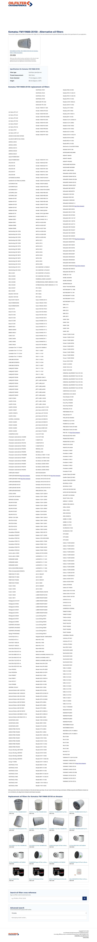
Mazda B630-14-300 (41, 764)
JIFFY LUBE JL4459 (40, 389)
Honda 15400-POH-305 (42, 186)
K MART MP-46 (40, 446)
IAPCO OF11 (39, 240)
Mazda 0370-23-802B (41, 699)
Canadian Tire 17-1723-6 (15, 353)
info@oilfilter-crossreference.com (82, 935)
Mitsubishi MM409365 (69, 265)
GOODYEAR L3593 (13, 720)
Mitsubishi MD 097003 (69, 215)
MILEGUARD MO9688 (69, 167)
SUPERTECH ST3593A (68, 608)
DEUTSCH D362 (13, 523)
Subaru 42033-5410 (68, 578)
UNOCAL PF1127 (67, 641)
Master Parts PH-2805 (42, 669)
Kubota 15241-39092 (41, 508)
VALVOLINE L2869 (68, 650)
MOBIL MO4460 (67, 280)
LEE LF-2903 (39, 589)
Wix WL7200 (66, 754)
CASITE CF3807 (13, 410)
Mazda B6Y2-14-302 (41, 779)
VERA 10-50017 (67, 698)
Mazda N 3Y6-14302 (68, 128)
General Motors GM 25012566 (17, 696)
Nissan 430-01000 (68, 361)
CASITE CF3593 (13, 407)
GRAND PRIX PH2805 (14, 732)
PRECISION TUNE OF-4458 (70, 426)
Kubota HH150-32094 (41, 553)
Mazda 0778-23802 (41, 708)
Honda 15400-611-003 (42, 108)
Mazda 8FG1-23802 (41, 732)
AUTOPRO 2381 (13, 195)
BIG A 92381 (12, 291)
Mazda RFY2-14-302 (68, 143)
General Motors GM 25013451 (17, 699)
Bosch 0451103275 (14, 300)
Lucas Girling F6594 (41, 621)
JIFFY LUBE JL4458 (40, 386)
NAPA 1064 (66, 319)
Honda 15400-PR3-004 (42, 195)
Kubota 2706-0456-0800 (42, 538)
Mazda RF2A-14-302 (68, 140)
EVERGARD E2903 (13, 565)
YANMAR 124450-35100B (70, 772)
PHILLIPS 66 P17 (67, 414)
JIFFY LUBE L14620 (41, 404)
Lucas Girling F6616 (41, 633)
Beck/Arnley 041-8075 (15, 258)
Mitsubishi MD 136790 (69, 221)
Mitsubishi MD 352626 (69, 227)
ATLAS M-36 (12, 165)
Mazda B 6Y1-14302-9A (42, 759)
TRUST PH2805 (67, 626)
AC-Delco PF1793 (13, 121)
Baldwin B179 (12, 213)
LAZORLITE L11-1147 (41, 556)
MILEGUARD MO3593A (69, 164)
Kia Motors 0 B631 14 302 (43, 455)
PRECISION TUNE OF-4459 (70, 429)
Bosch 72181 (12, 323)
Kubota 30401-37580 (41, 541)
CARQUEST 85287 (13, 371)
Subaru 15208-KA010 (68, 575)
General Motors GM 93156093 (17, 702)
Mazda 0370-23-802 (41, 690)
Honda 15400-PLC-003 (42, 171)
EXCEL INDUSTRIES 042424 (16, 568)
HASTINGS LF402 (13, 779)
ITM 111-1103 (39, 368)
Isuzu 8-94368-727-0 (41, 320)
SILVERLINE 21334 (68, 528)
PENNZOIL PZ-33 (67, 408)
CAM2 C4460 (12, 341)
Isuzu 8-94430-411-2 (41, 329)
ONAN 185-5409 (67, 370)
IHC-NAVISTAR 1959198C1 (43, 276)
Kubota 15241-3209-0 (41, 493)
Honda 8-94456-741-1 (42, 216)
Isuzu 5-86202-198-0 (41, 303)
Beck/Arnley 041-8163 (15, 270)
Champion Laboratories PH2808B (18, 455)
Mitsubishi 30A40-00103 (69, 182)
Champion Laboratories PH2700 (17, 443)
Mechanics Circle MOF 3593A (71, 146)
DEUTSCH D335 (13, 520)
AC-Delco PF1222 (13, 115)
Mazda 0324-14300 (41, 687)
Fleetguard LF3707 (14, 618)
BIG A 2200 (12, 273)
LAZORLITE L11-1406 (41, 568)
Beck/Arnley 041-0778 (15, 246)
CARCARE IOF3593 (14, 359)
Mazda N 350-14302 (68, 125)
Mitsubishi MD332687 (69, 254)
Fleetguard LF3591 (14, 612)
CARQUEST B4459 (13, 395)
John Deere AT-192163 (42, 413)
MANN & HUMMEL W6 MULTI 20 (44, 654)
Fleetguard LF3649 (14, 615)
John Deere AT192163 (41, 416)
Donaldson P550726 (14, 544)
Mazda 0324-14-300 (41, 684)
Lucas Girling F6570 (41, 615)
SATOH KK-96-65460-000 (69, 492)
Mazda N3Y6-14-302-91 (69, 134)
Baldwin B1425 (13, 204)
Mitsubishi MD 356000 (69, 233)
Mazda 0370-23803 (41, 705)
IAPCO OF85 (39, 264)
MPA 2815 (65, 316)
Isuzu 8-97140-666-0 (41, 344)
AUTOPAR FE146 (13, 183)
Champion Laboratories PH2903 (17, 469)
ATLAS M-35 (12, 162)
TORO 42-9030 (67, 617)
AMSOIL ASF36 (13, 145)
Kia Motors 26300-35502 (42, 466)
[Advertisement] (48, 18)
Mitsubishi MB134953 (69, 209)
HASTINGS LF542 (40, 96)
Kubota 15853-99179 (41, 532)
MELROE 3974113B (68, 149)
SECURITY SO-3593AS (68, 495)
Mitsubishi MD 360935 (69, 236)
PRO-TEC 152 (66, 432)
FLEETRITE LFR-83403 (14, 627)
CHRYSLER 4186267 (14, 472)
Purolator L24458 (67, 468)
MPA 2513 (65, 313)
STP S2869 (66, 537)
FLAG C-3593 (12, 589)
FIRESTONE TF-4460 (14, 577)
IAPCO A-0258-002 (41, 237)
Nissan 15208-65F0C (68, 349)
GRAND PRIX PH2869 (14, 744)
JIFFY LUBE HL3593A (41, 380)
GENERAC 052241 (13, 687)
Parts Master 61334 (68, 397)
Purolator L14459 (67, 450)
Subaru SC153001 (68, 587)
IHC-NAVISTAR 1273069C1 (43, 267)
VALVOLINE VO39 (67, 653)
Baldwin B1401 (13, 198)
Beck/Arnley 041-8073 (15, 252)
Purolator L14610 (67, 456)
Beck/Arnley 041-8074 (15, 255)
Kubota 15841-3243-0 (41, 517)
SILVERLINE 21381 (68, 531)
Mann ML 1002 (40, 639)
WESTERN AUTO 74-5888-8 (70, 730)
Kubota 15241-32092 (41, 499)
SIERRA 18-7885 (67, 519)
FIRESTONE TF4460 (14, 583)
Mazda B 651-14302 (41, 747)
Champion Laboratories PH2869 (17, 463)
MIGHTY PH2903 (67, 161)
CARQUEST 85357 (13, 386)
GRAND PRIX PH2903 (14, 747)
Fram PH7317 (12, 681)
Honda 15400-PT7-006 (42, 207)
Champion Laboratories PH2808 (17, 452)
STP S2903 (66, 540)
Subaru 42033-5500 (68, 581)
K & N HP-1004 (40, 434)
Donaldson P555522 (14, 550)
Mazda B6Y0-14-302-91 (42, 773)
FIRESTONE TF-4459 (14, 574)
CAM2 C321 (12, 335)
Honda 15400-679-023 (42, 110)
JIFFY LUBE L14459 (41, 398)
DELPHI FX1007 (13, 511)
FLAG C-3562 (12, 586)
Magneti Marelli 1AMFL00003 (44, 636)
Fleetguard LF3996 (14, 621)
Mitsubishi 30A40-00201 (69, 185)
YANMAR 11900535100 (69, 760)
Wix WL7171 (66, 751)
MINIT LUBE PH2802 (68, 170)
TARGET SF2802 (67, 611)
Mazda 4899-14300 (41, 723)
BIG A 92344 (12, 285)
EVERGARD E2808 (13, 559)
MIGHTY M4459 (67, 158)
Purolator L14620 (67, 462)
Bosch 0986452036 (14, 303)
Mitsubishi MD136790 (69, 248)
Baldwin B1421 (13, 201)
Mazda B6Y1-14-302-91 (42, 776)
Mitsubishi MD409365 (69, 259)
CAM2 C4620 (12, 344)
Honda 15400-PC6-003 (42, 119)
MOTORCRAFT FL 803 (68, 295)
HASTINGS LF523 (40, 93)
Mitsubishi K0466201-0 (69, 203)
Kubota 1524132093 (41, 514)
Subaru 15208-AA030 (68, 558)
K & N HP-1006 (40, 437)
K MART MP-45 (40, 443)
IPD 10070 (38, 291)
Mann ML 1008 (40, 642)
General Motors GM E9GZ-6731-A (18, 717)
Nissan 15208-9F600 (68, 358)
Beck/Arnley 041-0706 (15, 231)
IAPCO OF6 (39, 258)
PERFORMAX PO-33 (68, 411)
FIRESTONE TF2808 (14, 580)
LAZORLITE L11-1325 (41, 559)
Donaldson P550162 (14, 538)
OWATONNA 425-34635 (69, 394)
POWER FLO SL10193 (68, 420)
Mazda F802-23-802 (68, 90)
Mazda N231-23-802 (68, 131)
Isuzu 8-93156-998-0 (41, 311)
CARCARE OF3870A (14, 365)
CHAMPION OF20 (13, 434)
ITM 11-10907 (39, 350)
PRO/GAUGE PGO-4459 (69, 435)
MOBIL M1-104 (67, 274)
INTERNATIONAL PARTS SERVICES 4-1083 (47, 282)
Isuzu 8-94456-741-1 (41, 332)
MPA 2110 (65, 304)
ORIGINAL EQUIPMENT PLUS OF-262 (73, 376)
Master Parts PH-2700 (42, 663)
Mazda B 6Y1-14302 (41, 755)
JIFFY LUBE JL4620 (40, 395)
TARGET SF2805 (67, 614)
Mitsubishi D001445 (68, 197)
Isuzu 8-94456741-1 (41, 338)
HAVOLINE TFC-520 (41, 102)
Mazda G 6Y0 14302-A (69, 102)
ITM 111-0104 (39, 362)
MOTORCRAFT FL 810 (68, 298)
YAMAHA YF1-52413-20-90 (70, 757)
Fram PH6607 (12, 675)
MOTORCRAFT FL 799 (68, 292)
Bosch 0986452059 (14, 305)
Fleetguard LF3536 (14, 606)
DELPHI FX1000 (13, 502)
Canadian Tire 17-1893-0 (15, 356)
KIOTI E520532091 (41, 472)
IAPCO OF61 (39, 261)
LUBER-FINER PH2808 (41, 601)
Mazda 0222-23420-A (41, 678)
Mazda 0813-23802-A (41, 711)
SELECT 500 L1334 (68, 498)
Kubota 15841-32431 (41, 523)
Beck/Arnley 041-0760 (15, 240)
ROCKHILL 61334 (67, 483)
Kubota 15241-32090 (41, 496)
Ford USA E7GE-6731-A (15, 648)
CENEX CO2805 (13, 422)
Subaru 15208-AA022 (68, 549)
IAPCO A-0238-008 (41, 234)
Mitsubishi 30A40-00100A (70, 179)
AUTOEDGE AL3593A (14, 177)
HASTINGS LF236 (13, 767)
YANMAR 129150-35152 (69, 781)
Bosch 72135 (12, 311)
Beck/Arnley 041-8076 (15, 261)
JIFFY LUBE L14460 (41, 401)
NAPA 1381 (66, 331)
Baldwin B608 (12, 228)
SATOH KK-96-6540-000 (69, 489)
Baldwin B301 (12, 219)
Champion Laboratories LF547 (17, 440)
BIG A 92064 (12, 276)
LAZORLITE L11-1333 (41, 562)
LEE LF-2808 (39, 583)
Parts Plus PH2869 (68, 403)
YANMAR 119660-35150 (69, 763)
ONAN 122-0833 (67, 364)
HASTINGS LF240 (13, 773)
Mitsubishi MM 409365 (69, 262)
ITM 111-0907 (39, 365)
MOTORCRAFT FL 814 (68, 301)
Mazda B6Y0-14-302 (41, 770)
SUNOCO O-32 (67, 602)
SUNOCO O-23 (67, 599)
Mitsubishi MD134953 (69, 245)
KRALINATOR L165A (41, 490)
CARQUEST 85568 (13, 389)
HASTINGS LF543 (40, 99)
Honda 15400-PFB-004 (42, 128)
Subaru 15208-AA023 (68, 552)
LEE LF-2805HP (40, 580)
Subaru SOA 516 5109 (69, 593)
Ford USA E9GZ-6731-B (15, 657)
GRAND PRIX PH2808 (14, 735)
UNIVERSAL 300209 (68, 635)
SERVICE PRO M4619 (68, 504)
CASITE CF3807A (13, 413)
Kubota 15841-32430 (41, 520)
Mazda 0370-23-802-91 (42, 693)
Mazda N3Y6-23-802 (68, 137)
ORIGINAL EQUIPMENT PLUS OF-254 (73, 373)
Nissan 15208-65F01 (68, 346)
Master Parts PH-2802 (42, 666)
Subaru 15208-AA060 (68, 563)
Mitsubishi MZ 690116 (69, 271)
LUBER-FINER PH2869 (41, 609)
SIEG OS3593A (67, 513)
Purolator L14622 (67, 465)
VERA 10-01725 (67, 692)
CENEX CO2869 (13, 428)
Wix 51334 (66, 739)
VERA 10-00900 (67, 668)
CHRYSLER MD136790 (14, 487)
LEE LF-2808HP (40, 586)
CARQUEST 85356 (13, 383)
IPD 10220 (38, 297)
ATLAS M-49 (12, 168)
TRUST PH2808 (67, 629)
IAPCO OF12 (39, 243)
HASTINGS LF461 (13, 782)
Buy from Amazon (25, 475)
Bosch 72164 (12, 317)
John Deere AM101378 (42, 410)
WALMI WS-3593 (67, 709)
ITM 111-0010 (39, 359)
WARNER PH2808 (67, 715)
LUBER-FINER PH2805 (41, 598)
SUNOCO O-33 (67, 605)
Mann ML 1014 (40, 645)
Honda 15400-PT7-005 (42, 204)
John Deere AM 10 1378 (42, 407)
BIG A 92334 (12, 279)
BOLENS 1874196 (13, 297)
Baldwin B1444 (13, 210)
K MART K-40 (39, 440)
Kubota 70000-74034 (41, 550)
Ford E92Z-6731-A (13, 639)
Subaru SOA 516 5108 (69, 590)
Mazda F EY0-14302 (41, 785)
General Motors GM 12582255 (17, 693)
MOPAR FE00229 (67, 283)
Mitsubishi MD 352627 (69, 230)
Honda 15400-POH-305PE (43, 189)
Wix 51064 (66, 736)
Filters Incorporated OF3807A (16, 571)
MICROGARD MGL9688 (69, 152)
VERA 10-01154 (67, 674)
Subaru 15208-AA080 (68, 566)
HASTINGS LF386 (13, 776)
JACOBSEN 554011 (41, 377)
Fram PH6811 (12, 678)
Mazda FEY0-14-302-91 (69, 93)
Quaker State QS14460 (69, 474)
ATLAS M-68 (12, 174)
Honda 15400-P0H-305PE (42, 116)
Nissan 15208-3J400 (68, 340)
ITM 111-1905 (39, 374)
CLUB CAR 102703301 (15, 496)
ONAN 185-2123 (67, 367)
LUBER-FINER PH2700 (41, 595)
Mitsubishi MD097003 (69, 242)
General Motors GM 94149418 (17, 711)
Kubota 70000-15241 (41, 544)
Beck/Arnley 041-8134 (15, 264)
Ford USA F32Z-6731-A (15, 663)
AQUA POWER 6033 (14, 156)
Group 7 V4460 (13, 761)
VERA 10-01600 (67, 686)
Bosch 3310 (12, 309)
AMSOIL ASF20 (13, 142)
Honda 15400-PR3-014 (42, 198)
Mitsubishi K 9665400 (68, 200)
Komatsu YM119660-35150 (43, 475)
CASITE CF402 (12, 416)
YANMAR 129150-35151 (69, 778)
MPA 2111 (65, 307)
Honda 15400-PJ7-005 (42, 162)
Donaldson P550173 (14, 541)
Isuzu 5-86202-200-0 (41, 305)
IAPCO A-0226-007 (41, 225)
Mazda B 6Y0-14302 (41, 753)
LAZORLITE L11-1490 (41, 571)
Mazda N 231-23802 (68, 122)
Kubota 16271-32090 (41, 535)
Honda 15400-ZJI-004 (41, 210)
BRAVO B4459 (12, 329)
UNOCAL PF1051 (67, 638)
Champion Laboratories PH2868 (17, 460)
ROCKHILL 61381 (67, 486)
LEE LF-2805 (39, 577)
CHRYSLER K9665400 (14, 475)
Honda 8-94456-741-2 (42, 219)
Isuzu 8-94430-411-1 (41, 326)
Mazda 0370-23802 (41, 702)
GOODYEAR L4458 (13, 723)
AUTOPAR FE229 (13, 186)
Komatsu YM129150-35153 (43, 487)
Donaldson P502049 (14, 532)
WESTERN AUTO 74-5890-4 (70, 733)
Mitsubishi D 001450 (68, 194)
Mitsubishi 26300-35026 (69, 173)
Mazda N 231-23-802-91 (69, 119)
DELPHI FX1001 (13, 505)
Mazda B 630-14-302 (41, 741)
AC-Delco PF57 (13, 130)
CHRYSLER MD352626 (14, 490)
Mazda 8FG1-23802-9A (42, 735)
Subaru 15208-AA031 (68, 560)
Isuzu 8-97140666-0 (41, 347)
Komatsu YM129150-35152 (43, 484)
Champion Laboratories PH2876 (17, 466)
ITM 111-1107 (39, 371)
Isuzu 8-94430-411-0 (41, 323)
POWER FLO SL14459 (68, 423)
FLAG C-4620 (12, 595)
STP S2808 (66, 534)
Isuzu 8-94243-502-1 (41, 317)
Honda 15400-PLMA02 (42, 183)
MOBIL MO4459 (67, 277)
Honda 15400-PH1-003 (42, 131)
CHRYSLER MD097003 (14, 481)
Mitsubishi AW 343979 (69, 188)
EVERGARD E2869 (13, 562)
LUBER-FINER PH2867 (41, 604)
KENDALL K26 (39, 449)
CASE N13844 (12, 398)
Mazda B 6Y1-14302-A (42, 761)
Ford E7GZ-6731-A (13, 636)
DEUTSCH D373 (13, 529)
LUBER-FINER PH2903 (41, 612)
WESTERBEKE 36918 (68, 727)
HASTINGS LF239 (13, 770)
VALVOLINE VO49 (67, 656)
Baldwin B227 (12, 216)
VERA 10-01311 (67, 683)
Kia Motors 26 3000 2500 (42, 460)
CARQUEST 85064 (13, 368)
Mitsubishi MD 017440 (69, 212)
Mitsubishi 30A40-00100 (69, 176)
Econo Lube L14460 (14, 556)
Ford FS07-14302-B (14, 642)
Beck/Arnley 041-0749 (15, 237)
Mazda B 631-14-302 (41, 744)
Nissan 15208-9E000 (68, 355)
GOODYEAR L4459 (13, 726)
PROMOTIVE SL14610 (68, 441)
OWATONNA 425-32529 (69, 391)
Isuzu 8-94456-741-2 (41, 335)
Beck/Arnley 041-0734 (15, 234)
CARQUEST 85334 (13, 374)
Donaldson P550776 (14, 547)
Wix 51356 (66, 745)
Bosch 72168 (12, 320)
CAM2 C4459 (12, 338)
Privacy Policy (86, 937)
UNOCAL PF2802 (67, 644)
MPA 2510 (65, 310)
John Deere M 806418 (42, 419)
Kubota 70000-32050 (41, 547)
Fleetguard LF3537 (14, 609)
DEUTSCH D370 (13, 526)
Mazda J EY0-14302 (68, 110)
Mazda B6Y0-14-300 (41, 767)
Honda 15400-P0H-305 (42, 113)
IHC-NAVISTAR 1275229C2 (43, 273)
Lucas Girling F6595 (41, 624)
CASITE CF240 (12, 404)
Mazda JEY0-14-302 (68, 116)
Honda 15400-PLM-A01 (42, 177)
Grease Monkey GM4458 (15, 755)
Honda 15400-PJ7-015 (42, 165)
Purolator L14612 (67, 459)
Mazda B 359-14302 (41, 738)
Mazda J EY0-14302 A (68, 113)
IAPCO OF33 (39, 252)
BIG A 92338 (12, 282)
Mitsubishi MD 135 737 (69, 218)
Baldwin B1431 (13, 207)
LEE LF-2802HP (40, 574)
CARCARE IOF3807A (14, 362)
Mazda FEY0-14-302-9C (69, 96)
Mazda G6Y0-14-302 (68, 104)
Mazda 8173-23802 (41, 729)
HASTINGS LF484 (13, 785)
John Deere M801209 (41, 428)
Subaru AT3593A (67, 584)
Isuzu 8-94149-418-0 (41, 314)
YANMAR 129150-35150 (69, 775)
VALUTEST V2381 (67, 647)
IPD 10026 (38, 288)
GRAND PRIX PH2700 (14, 729)
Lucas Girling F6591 (41, 618)
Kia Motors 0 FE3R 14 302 (42, 457)
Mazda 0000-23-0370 (41, 672)
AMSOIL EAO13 (13, 148)
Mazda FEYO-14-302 (68, 99)
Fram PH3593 (12, 669)
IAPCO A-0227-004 (41, 228)
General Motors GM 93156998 (17, 705)
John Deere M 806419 (42, 422)
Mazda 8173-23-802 (41, 726)
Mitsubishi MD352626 (69, 257)
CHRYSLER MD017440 (14, 478)
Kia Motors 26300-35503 (42, 469)
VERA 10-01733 (67, 695)
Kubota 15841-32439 (41, 526)
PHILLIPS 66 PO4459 (68, 417)
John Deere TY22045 (41, 431)
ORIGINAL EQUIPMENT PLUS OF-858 (73, 388)
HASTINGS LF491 (40, 90)
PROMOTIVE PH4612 (68, 438)
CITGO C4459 (12, 493)
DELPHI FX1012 (13, 514)
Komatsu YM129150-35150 (43, 478)
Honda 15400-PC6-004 (42, 122)
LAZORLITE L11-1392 (41, 565)
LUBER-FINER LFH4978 (42, 592)
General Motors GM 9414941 (16, 708)
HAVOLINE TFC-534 (41, 104)
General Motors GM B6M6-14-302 (18, 714)
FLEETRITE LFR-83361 (14, 624)
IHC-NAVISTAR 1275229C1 (43, 270)
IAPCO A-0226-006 (41, 222)
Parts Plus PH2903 (68, 405)
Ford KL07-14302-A (14, 645)
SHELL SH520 (66, 507)
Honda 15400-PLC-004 (42, 174)
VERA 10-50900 (67, 701)
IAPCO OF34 (39, 255)
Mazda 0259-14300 (41, 681)
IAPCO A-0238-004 (41, 231)
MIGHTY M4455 (67, 155)
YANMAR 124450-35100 (69, 769)
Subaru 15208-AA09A (68, 569)
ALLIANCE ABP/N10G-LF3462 (16, 139)
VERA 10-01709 (67, 689)
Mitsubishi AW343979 (69, 191)
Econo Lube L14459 (14, 553)
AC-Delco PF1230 (13, 118)
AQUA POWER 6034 (14, 160)
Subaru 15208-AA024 (68, 554)
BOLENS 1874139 (13, 294)
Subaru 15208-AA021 (68, 546)
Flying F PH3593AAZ (14, 633)
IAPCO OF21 (39, 249)
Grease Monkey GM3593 (15, 753)
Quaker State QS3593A (69, 480)
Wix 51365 (66, 748)
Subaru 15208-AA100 (68, 572)
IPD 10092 (38, 294)
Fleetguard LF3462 (14, 604)
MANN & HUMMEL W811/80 (43, 660)
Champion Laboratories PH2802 (17, 446)
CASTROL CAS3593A (14, 419)
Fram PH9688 (12, 684)
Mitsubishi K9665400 (68, 206)
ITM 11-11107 (39, 353)
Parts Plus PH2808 (68, 400)
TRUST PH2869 (67, 632)
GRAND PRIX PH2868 (14, 741)
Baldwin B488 (12, 225)
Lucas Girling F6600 (41, 627)
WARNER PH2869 (67, 718)
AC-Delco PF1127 (13, 112)
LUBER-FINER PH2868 (41, 606)
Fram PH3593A (13, 672)
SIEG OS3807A (67, 516)
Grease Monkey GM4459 (15, 759)
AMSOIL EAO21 (13, 154)
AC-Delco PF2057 (13, 124)
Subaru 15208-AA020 (68, 543)
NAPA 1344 (66, 328)
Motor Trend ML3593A (69, 286)
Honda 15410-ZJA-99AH (42, 213)
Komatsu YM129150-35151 (43, 481)
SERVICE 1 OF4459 (68, 501)
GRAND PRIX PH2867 (14, 738)
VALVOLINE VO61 (67, 665)
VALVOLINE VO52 (67, 662)
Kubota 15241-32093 (41, 502)
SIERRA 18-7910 (67, 525)
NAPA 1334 (66, 322)
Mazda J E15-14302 (68, 108)
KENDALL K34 (39, 452)
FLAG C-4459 (12, 592)
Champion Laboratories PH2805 (17, 449)
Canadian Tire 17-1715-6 (15, 350)
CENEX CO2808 (13, 425)
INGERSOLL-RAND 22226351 (43, 279)
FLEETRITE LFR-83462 (14, 630)
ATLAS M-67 (12, 171)
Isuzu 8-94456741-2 (41, 341)
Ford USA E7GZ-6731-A (15, 651)
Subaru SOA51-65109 (68, 596)
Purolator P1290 (67, 471)
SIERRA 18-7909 (67, 522)
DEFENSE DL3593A (14, 499)
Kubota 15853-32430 (41, 529)
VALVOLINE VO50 (67, 659)
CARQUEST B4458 (13, 392)
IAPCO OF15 (39, 246)
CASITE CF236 (12, 401)
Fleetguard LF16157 (14, 601)
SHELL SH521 (66, 510)
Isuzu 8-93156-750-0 (41, 309)
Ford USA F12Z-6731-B (15, 660)
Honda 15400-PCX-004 (42, 125)
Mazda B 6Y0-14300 (41, 750)
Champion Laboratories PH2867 (17, 457)
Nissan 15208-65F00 (68, 343)
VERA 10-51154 (67, 703)
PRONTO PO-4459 (68, 447)
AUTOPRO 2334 (13, 192)
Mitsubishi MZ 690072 (69, 268)
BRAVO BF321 (12, 332)
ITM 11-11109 (39, 356)
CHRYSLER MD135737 (14, 484)
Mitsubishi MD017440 (69, 239)
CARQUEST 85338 (13, 377)
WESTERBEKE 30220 (68, 724)
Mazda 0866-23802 (41, 717)
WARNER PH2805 (67, 712)
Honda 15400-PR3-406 (42, 201)
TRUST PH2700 (67, 623)
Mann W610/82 (40, 648)
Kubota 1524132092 (41, 511)
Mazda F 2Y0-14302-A (42, 782)
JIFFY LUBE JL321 (40, 383)
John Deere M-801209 (42, 425)
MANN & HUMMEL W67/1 (43, 657)
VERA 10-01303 (67, 680)
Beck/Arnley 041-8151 (15, 267)
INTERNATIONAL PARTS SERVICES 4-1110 (47, 285)
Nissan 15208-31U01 (68, 337)
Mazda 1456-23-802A (41, 720)
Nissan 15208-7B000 (68, 352)
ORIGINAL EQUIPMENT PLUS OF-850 (73, 385)
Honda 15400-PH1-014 (42, 160)
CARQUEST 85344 (13, 380)
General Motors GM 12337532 (17, 690)
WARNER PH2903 (67, 721)
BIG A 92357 (12, 288)
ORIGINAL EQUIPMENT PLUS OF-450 (73, 379)
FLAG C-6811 (12, 598)
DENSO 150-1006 (13, 517)
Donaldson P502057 (14, 535)
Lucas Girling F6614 (41, 630)
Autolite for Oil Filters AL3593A (17, 180)
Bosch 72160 (12, 314)
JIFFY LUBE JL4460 (40, 392)
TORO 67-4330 (67, 620)
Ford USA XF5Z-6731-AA (15, 666)
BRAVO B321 (12, 326)
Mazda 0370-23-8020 (41, 696)
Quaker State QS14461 (69, 477)
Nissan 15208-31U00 (68, 334)
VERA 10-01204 (67, 677)
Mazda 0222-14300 (41, 675)
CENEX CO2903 (13, 431)
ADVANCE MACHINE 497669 (16, 136)
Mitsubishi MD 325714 (69, 224)
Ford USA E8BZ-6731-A (15, 654)
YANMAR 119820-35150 (69, 766)
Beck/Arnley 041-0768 (15, 243)
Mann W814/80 (40, 651)
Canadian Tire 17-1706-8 (15, 347)
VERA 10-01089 (67, 671)
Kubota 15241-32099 (41, 505)
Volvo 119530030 (67, 707)
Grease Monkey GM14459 (16, 750)
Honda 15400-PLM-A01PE (43, 180)
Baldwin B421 (12, 222)
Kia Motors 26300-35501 (42, 463)
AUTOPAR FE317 (13, 189)
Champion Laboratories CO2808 (17, 437)
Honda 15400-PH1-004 (42, 134)
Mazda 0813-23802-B (41, 714)
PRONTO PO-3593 (68, 444)
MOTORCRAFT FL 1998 (69, 289)
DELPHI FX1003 (13, 508)
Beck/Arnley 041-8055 (15, 249)
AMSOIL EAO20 (13, 151)
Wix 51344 (66, 742)
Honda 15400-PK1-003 (42, 168)
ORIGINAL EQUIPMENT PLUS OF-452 (73, 382)
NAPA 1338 (66, 325)
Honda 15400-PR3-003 (42, 192)
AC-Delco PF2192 (13, 127)
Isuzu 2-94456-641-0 (41, 300)
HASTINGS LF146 (13, 764)
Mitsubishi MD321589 (69, 251)
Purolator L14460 (67, 453)
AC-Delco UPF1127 (14, 133)
